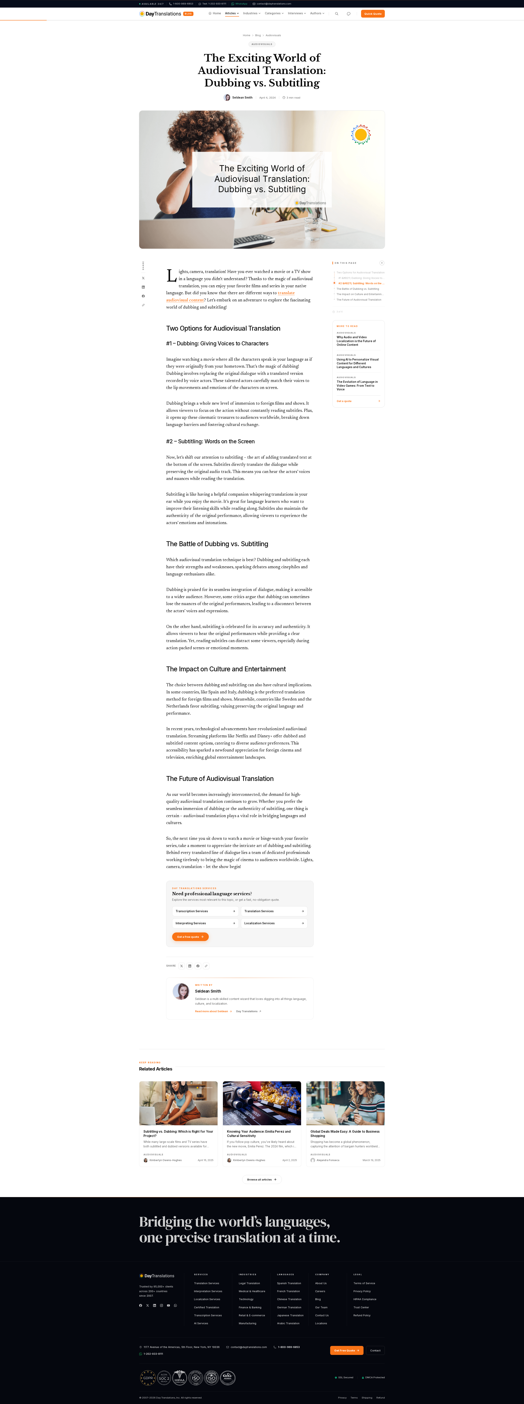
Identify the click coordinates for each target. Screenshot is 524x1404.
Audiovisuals (273, 35)
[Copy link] (143, 305)
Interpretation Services (208, 1291)
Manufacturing (247, 1323)
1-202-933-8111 (153, 1353)
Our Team (321, 1307)
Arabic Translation (288, 1323)
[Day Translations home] (160, 14)
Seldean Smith (242, 97)
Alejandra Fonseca (328, 1160)
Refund (380, 1397)
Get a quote (344, 401)
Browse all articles (259, 1179)
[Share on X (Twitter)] (143, 278)
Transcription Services (192, 911)
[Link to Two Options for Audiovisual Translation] (163, 328)
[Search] (336, 13)
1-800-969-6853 (289, 1347)
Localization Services (259, 923)
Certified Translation (206, 1307)
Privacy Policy (362, 1291)
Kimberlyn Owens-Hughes (166, 1160)
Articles (230, 13)
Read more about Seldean (211, 1011)
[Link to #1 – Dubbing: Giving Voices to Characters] (163, 343)
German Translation (289, 1307)
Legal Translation (249, 1283)
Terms (354, 1397)
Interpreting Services (191, 923)
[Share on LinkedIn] (143, 287)
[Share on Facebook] (143, 296)
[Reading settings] (348, 14)
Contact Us (322, 1315)
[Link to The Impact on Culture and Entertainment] (163, 669)
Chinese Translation (289, 1299)
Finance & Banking (250, 1307)
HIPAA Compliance (364, 1299)
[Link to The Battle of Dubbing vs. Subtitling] (163, 544)
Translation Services (259, 911)
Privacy (342, 1397)
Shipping (367, 1397)
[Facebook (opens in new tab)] (140, 1305)
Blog (188, 13)
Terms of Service (364, 1283)
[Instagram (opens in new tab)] (161, 1305)
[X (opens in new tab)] (147, 1305)
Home (217, 13)
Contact (375, 1350)
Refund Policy (361, 1315)
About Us (321, 1283)
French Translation (288, 1291)
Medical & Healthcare (252, 1291)
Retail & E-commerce (252, 1315)
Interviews (295, 13)
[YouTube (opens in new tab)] (168, 1305)
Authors (315, 13)
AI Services (201, 1323)
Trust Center (361, 1307)
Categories (273, 13)
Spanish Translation (289, 1283)
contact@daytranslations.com (249, 1347)
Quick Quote (373, 13)
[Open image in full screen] (262, 180)
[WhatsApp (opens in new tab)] (175, 1305)
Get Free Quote (344, 1350)
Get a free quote (188, 936)
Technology (246, 1299)
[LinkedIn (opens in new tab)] (154, 1305)
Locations (321, 1323)
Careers (320, 1291)
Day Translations (246, 1011)
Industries (250, 13)
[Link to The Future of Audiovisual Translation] (163, 778)
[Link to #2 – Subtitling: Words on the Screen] (163, 441)
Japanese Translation (290, 1315)
